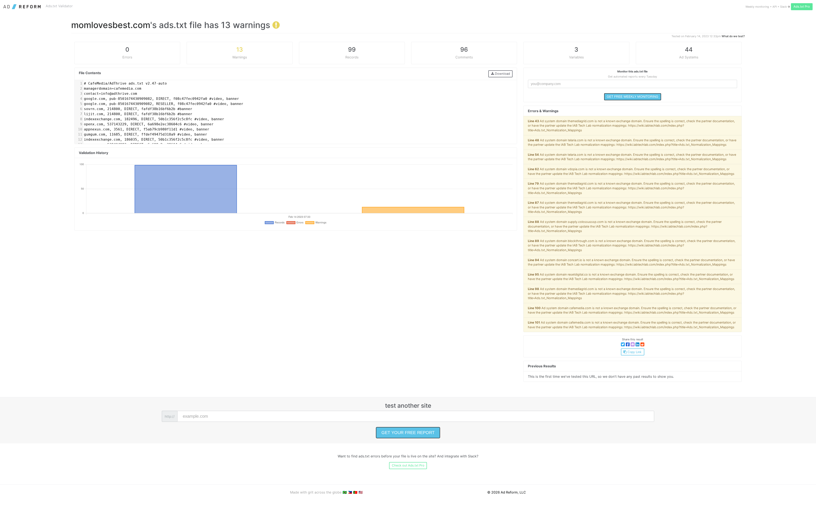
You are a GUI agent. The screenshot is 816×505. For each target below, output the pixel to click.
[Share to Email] (633, 344)
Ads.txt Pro (801, 6)
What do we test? (733, 36)
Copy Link (634, 352)
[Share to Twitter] (623, 344)
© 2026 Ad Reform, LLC (506, 492)
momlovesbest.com (110, 25)
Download (502, 74)
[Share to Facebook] (628, 344)
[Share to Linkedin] (637, 344)
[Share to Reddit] (642, 344)
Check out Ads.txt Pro (408, 465)
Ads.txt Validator (59, 6)
